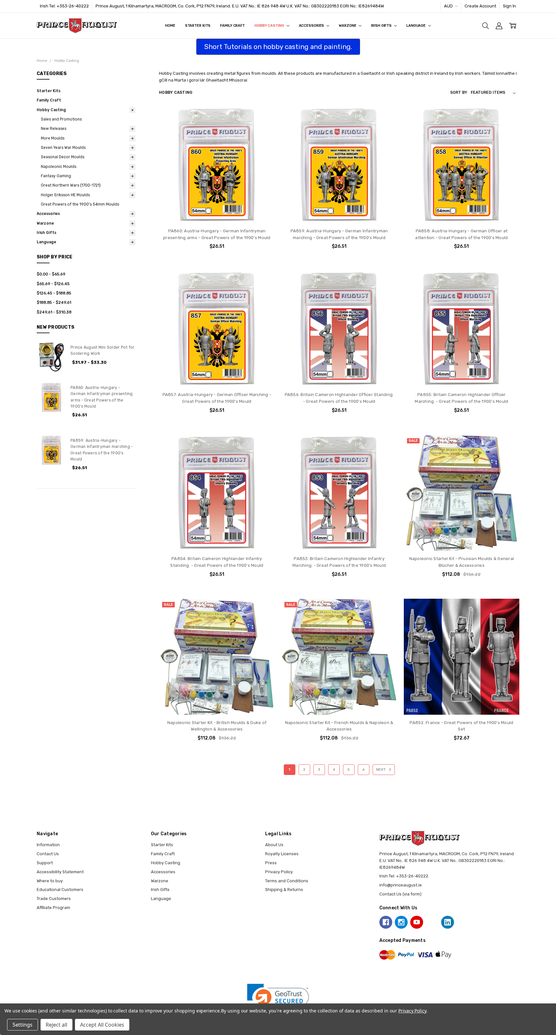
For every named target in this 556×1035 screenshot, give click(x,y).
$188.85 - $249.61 (54, 302)
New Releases (53, 128)
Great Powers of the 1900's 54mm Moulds (80, 204)
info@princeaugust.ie (400, 885)
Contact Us (48, 853)
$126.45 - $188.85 (54, 293)
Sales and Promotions (61, 119)
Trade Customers (54, 898)
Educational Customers (60, 889)
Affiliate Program (53, 907)
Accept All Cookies (102, 1024)
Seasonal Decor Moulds (62, 157)
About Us (274, 844)
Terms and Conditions (286, 880)
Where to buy (50, 880)
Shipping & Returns (284, 889)
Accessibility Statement (60, 871)
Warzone (348, 26)
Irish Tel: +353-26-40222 (64, 6)
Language (416, 26)
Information (48, 844)
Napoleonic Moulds (58, 166)
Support (45, 862)
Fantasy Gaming (56, 176)
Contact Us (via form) (400, 894)
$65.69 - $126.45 (53, 284)
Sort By (458, 92)
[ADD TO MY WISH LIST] (264, 138)
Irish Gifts (382, 26)
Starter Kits (198, 26)
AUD (449, 6)
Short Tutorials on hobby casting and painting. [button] (278, 47)
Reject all (56, 1024)
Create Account (480, 6)
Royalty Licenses (282, 853)
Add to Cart (217, 197)
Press (271, 862)
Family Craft (232, 26)
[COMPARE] (264, 128)
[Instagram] (401, 922)
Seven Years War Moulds (63, 147)
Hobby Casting (270, 26)
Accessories (312, 26)
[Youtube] (416, 922)
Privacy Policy (279, 871)
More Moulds (52, 138)
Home (170, 26)
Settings (22, 1024)
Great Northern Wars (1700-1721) (71, 185)
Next (381, 770)
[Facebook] (385, 922)
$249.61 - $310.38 (54, 312)
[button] (278, 999)
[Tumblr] (432, 922)
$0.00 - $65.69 (51, 274)
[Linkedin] (447, 922)
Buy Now (217, 210)
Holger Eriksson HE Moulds (65, 195)
